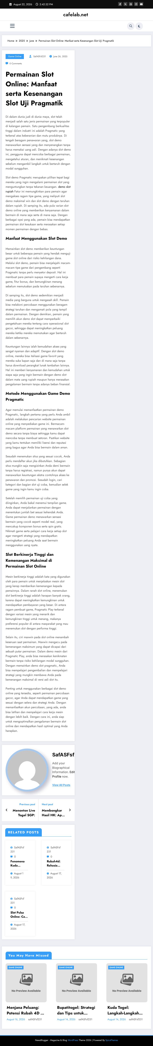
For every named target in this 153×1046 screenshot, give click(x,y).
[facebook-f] (120, 4)
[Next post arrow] (70, 810)
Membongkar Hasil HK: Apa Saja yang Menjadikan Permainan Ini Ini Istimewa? (52, 813)
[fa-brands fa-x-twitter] (125, 4)
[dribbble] (131, 4)
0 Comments (16, 63)
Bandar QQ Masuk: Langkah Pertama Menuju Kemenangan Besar (131, 1010)
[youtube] (141, 4)
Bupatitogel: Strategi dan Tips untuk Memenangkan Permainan (31, 1010)
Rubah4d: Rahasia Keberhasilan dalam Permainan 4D (55, 863)
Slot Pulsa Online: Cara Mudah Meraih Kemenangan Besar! (19, 915)
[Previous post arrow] (7, 810)
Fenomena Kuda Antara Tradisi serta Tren (18, 863)
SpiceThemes (111, 1040)
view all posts (61, 785)
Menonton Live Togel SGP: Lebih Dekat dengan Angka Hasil (24, 813)
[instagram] (136, 4)
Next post (47, 804)
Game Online (14, 56)
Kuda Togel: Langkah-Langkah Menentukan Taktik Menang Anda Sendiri (79, 1010)
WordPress (73, 1040)
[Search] (131, 26)
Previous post (27, 804)
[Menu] (12, 26)
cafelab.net (75, 14)
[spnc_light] (139, 26)
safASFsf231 (39, 56)
